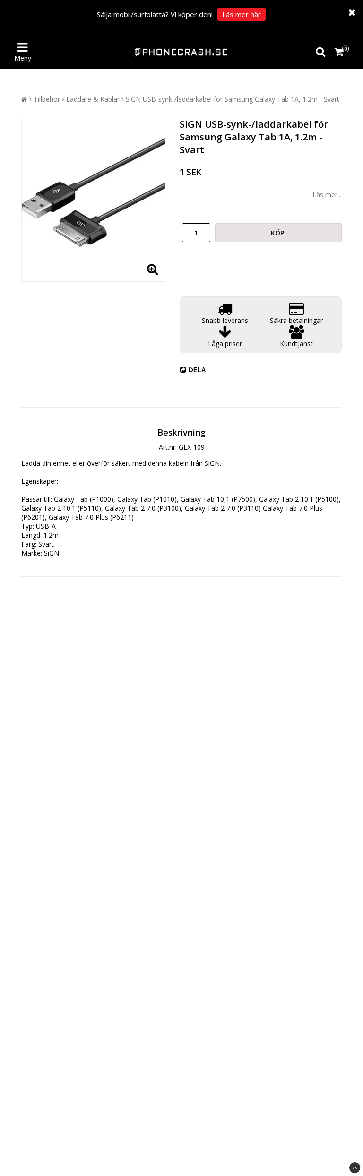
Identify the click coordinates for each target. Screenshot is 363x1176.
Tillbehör (47, 99)
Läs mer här (241, 14)
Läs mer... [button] (327, 194)
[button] (340, 52)
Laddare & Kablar (93, 99)
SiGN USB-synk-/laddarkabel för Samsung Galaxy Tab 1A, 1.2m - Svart (232, 99)
